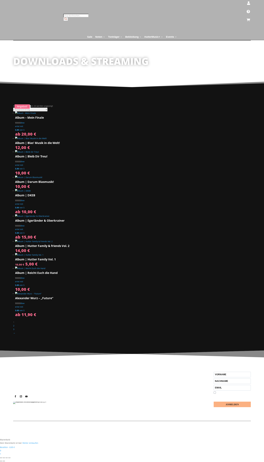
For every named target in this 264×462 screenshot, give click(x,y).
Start (16, 69)
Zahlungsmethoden (127, 431)
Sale (89, 37)
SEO (220, 428)
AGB (134, 428)
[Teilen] (7, 457)
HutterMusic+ (152, 37)
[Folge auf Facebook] (15, 396)
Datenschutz (124, 428)
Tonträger (113, 37)
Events (170, 37)
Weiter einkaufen (30, 443)
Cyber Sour (227, 428)
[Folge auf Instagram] (21, 396)
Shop (25, 69)
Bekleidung (132, 37)
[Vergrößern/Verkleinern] (1, 457)
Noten (98, 37)
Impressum (110, 428)
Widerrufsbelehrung (147, 428)
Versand (142, 431)
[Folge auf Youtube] (26, 396)
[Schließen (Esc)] (9, 457)
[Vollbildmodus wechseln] (4, 457)
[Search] (65, 19)
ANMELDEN (232, 404)
